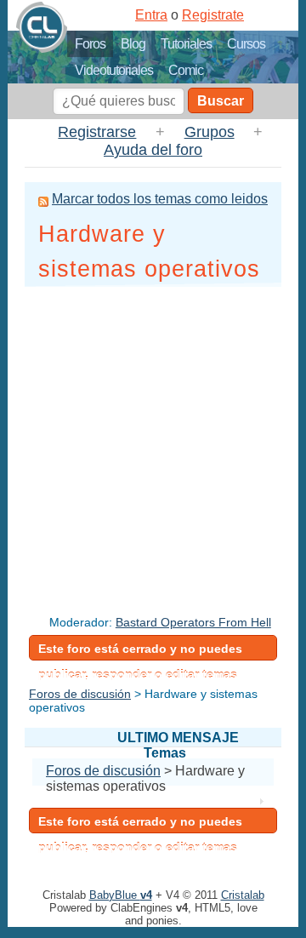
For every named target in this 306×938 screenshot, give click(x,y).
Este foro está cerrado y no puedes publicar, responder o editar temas (140, 651)
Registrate (213, 15)
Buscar (220, 101)
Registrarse (97, 131)
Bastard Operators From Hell (193, 622)
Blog (133, 44)
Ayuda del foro (153, 149)
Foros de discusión (80, 694)
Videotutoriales (114, 70)
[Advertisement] (153, 444)
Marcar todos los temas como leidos (160, 199)
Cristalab (242, 895)
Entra (151, 15)
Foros (90, 44)
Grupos (209, 131)
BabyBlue (120, 895)
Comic (185, 70)
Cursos (246, 44)
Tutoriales (186, 44)
